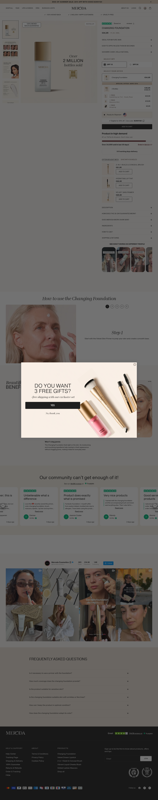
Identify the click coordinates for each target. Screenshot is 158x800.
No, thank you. (53, 413)
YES (53, 405)
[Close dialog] (135, 364)
